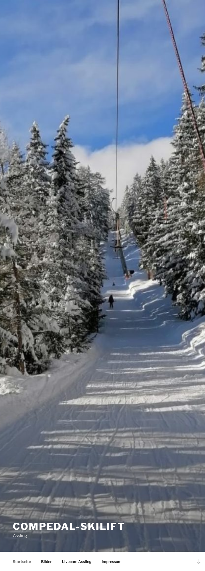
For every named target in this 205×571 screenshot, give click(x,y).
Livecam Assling (77, 561)
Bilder (46, 561)
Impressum (111, 561)
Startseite (22, 561)
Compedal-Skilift (69, 526)
